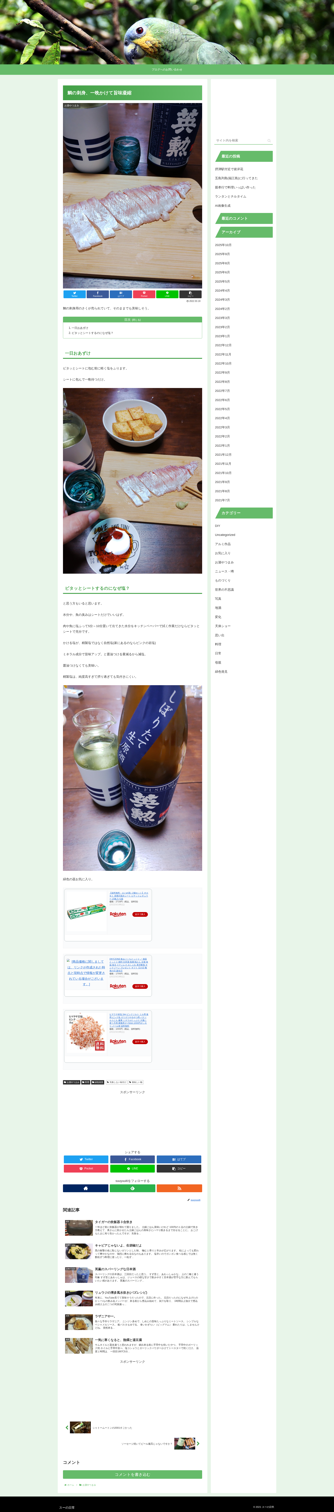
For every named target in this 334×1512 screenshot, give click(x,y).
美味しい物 (137, 1082)
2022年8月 (222, 381)
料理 (87, 1082)
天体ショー (223, 626)
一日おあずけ (80, 327)
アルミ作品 (223, 544)
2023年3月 (222, 317)
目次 (127, 319)
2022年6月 (222, 400)
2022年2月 (222, 436)
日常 (218, 653)
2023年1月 (222, 336)
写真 (218, 598)
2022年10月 (223, 363)
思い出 (219, 635)
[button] (269, 141)
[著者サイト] (85, 1188)
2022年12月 (223, 345)
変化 (218, 617)
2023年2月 (222, 327)
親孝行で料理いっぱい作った (235, 187)
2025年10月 (223, 245)
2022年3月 (222, 427)
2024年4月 (222, 290)
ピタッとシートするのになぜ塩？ (92, 332)
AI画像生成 (222, 205)
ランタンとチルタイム (230, 196)
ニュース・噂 (224, 571)
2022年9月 (222, 372)
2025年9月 (222, 254)
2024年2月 (222, 308)
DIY (217, 525)
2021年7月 (222, 500)
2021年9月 (222, 482)
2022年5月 (222, 409)
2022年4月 (222, 418)
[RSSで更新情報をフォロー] (179, 1188)
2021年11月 (223, 463)
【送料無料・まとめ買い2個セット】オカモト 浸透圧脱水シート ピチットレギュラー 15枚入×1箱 (128, 896)
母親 (218, 662)
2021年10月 (223, 472)
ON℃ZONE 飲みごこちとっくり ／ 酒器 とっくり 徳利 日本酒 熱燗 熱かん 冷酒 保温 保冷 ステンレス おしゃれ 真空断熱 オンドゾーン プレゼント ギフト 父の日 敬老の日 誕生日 (128, 965)
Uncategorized (225, 535)
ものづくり (223, 580)
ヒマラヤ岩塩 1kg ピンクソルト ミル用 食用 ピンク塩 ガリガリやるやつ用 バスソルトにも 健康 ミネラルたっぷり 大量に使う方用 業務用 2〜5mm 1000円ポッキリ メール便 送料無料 (128, 1020)
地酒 (218, 607)
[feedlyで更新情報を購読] (132, 1188)
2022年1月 (222, 445)
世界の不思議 (224, 589)
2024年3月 (222, 299)
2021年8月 (222, 491)
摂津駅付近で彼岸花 (229, 169)
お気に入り (223, 553)
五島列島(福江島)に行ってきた (236, 178)
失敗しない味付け (118, 1082)
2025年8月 (222, 263)
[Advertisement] (132, 1119)
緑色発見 (99, 1082)
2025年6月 (222, 272)
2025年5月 (222, 281)
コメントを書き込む (132, 1474)
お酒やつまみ (73, 1082)
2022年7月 (222, 391)
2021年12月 (223, 454)
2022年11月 (223, 354)
